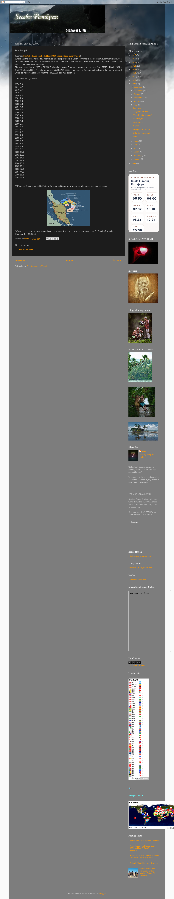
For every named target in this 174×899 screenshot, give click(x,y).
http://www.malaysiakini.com (140, 568)
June (136, 141)
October (137, 94)
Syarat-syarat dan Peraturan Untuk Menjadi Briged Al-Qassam (147, 872)
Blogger (102, 893)
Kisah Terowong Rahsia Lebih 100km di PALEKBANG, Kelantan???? (142, 848)
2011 (133, 77)
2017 (133, 55)
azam (144, 451)
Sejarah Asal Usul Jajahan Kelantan (143, 841)
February (138, 156)
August (137, 101)
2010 (133, 80)
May (136, 145)
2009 (133, 84)
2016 (133, 59)
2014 (133, 66)
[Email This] (47, 238)
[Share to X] (52, 238)
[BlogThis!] (49, 238)
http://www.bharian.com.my (140, 556)
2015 (133, 62)
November (138, 91)
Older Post (116, 260)
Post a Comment (25, 250)
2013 (133, 69)
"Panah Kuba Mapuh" (142, 115)
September (139, 98)
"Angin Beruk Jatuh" (141, 112)
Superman (137, 108)
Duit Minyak (138, 119)
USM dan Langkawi (141, 133)
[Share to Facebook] (55, 238)
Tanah (136, 137)
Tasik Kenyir (138, 122)
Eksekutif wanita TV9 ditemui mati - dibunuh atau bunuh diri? (144, 857)
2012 (133, 73)
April (136, 148)
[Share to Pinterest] (57, 238)
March (137, 152)
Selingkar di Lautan (141, 130)
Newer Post (22, 260)
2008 (133, 164)
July (136, 105)
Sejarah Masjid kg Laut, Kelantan (144, 863)
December (138, 87)
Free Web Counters (136, 666)
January (137, 159)
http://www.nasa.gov (137, 579)
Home (69, 260)
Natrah (136, 126)
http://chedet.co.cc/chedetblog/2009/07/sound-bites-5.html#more (51, 56)
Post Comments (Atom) (37, 266)
